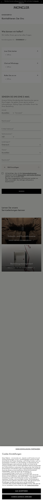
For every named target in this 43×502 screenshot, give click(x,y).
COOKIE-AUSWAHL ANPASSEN (21, 497)
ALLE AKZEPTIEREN (21, 491)
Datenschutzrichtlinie (32, 485)
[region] (21, 474)
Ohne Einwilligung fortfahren (28, 449)
